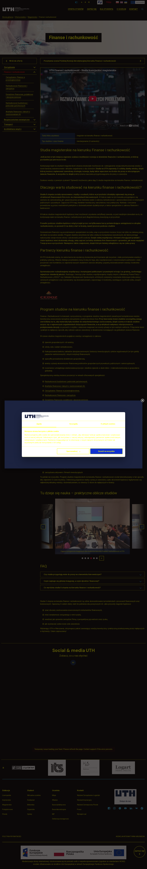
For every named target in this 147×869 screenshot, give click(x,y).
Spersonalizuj (71, 451)
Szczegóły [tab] (73, 424)
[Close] (142, 400)
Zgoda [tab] (39, 424)
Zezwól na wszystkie (106, 451)
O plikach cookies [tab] (108, 424)
